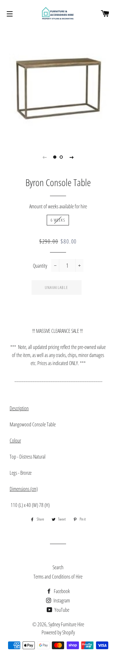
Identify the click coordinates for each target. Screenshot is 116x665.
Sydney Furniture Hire (66, 624)
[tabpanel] (58, 84)
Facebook (61, 591)
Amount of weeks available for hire (58, 206)
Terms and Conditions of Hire (58, 576)
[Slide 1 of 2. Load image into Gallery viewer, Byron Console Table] (55, 157)
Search (58, 567)
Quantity (40, 265)
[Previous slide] (44, 157)
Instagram (61, 600)
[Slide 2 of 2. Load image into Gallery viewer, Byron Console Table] (61, 157)
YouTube (61, 609)
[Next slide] (71, 157)
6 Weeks (58, 220)
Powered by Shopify (58, 632)
